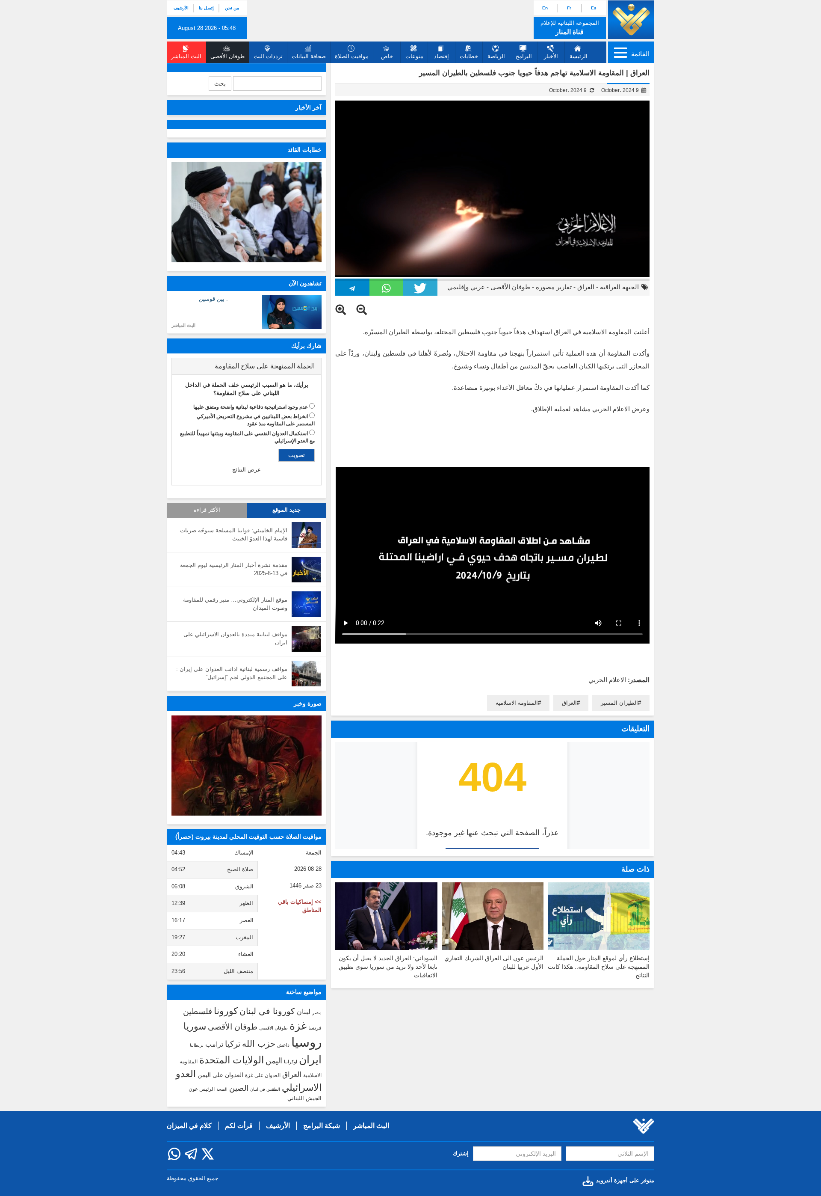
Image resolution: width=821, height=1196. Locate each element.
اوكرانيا (290, 1061)
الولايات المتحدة (231, 1059)
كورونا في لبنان (267, 1011)
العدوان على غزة (263, 1075)
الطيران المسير (619, 703)
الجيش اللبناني (304, 1098)
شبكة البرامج (321, 1125)
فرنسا (315, 1028)
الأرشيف (181, 8)
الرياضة (496, 56)
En (545, 8)
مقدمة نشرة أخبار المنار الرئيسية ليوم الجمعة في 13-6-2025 (233, 569)
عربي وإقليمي (466, 287)
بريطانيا (197, 1045)
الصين (238, 1087)
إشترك (461, 1153)
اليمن (274, 1061)
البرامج (524, 56)
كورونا (226, 1011)
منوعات (414, 56)
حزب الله (258, 1043)
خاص (387, 56)
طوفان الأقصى (510, 287)
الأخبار (551, 56)
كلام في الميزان (189, 1125)
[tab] (246, 366)
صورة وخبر (308, 703)
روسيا (306, 1042)
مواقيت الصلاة (352, 56)
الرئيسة (579, 56)
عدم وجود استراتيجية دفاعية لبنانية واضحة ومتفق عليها (250, 407)
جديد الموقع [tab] (286, 510)
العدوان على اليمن (220, 1075)
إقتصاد (441, 56)
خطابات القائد (305, 149)
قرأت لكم (239, 1125)
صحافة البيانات (309, 56)
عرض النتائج (246, 469)
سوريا (194, 1026)
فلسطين (197, 1011)
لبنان (303, 1011)
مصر (317, 1012)
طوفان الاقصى (273, 1027)
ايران (310, 1059)
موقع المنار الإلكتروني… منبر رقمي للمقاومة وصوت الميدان (235, 604)
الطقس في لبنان (265, 1089)
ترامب (214, 1044)
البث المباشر (183, 325)
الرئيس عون (202, 1089)
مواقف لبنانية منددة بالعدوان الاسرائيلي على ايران (235, 638)
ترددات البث (268, 56)
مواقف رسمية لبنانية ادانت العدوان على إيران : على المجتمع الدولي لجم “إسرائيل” (231, 673)
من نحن (232, 8)
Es (594, 8)
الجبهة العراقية (619, 287)
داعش (283, 1045)
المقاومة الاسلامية (517, 703)
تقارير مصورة (554, 287)
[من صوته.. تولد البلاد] (246, 765)
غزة (298, 1026)
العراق (585, 287)
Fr (569, 8)
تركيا (232, 1043)
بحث (220, 83)
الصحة (221, 1089)
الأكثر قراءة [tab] (207, 510)
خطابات (469, 56)
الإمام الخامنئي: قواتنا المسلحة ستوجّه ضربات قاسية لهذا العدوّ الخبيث (233, 534)
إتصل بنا (206, 8)
